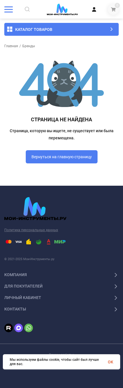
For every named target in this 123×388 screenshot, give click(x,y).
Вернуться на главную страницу (61, 157)
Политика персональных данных (31, 230)
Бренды (28, 46)
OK (110, 362)
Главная (11, 46)
